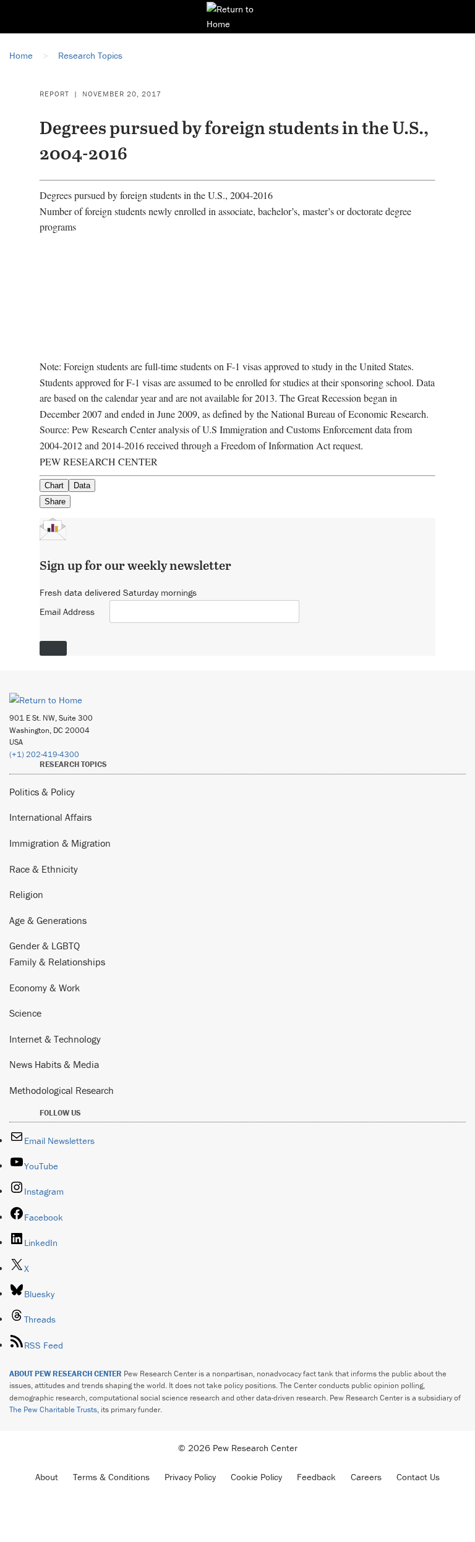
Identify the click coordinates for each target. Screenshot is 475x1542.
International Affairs (50, 817)
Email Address (67, 611)
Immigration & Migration (60, 843)
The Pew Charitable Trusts (53, 1409)
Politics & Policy (42, 792)
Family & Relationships (57, 961)
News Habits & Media (54, 1064)
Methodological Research (61, 1090)
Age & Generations (48, 920)
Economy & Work (44, 987)
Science (25, 1013)
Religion (26, 894)
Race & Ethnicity (43, 869)
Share (55, 501)
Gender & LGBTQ (44, 945)
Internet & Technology (55, 1039)
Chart (54, 485)
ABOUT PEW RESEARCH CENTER (65, 1373)
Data (82, 485)
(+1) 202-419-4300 (44, 754)
